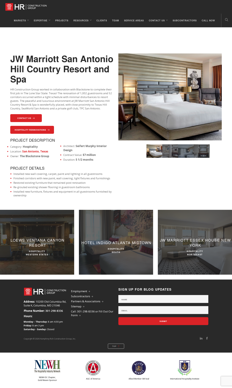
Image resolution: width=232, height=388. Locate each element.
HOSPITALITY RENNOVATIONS (30, 129)
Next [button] (218, 97)
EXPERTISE (40, 20)
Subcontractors (185, 20)
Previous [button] (121, 97)
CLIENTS (101, 20)
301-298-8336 (54, 311)
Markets (20, 20)
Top (114, 346)
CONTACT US (157, 20)
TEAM (115, 20)
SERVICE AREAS (134, 20)
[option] (170, 96)
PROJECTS (61, 20)
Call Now (208, 20)
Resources (81, 20)
